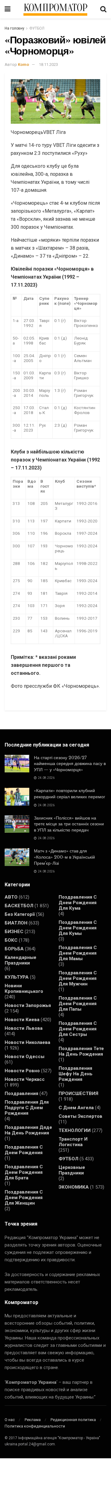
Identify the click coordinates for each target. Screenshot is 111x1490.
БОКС (11, 940)
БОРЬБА (14, 949)
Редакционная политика (73, 1419)
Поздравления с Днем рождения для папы (78, 1003)
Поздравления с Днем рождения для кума (78, 902)
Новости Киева (22, 1019)
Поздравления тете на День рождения (81, 1051)
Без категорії (20, 914)
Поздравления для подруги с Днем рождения (27, 1107)
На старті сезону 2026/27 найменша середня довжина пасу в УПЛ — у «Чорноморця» (70, 763)
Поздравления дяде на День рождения (28, 1130)
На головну (14, 28)
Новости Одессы (24, 1056)
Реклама (33, 1419)
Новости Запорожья (28, 1005)
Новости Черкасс (25, 1079)
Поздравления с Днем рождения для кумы (78, 928)
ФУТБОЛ (36, 28)
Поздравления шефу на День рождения (75, 1073)
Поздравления (21, 1093)
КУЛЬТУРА (17, 977)
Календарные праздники (20, 960)
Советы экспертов (80, 1116)
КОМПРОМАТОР (55, 8)
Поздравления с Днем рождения (24, 1149)
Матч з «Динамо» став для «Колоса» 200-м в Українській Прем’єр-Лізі (64, 857)
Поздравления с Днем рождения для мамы (78, 953)
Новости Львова (24, 1028)
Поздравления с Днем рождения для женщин (24, 1197)
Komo (23, 64)
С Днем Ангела (76, 1107)
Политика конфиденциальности (35, 1426)
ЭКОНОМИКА (74, 1187)
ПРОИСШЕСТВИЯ (78, 1093)
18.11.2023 (48, 64)
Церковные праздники (72, 1170)
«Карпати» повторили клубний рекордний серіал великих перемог (69, 793)
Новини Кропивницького (24, 988)
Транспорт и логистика (73, 1141)
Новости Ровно (22, 1070)
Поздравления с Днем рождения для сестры (78, 1029)
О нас (10, 1419)
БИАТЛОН (16, 923)
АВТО (11, 897)
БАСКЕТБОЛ (19, 905)
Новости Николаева (27, 1042)
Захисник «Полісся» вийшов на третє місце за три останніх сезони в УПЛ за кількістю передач (69, 824)
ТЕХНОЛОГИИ (75, 1130)
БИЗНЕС (14, 931)
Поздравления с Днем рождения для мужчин (78, 978)
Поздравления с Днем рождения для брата (24, 1172)
